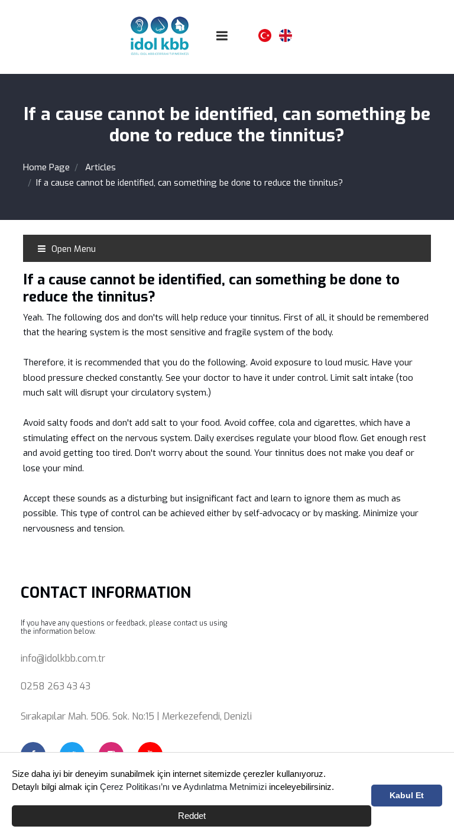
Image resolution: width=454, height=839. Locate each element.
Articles (100, 167)
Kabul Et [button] (407, 795)
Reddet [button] (192, 816)
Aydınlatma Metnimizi (225, 787)
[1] (222, 36)
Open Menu (72, 249)
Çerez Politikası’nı (135, 787)
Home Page (46, 167)
